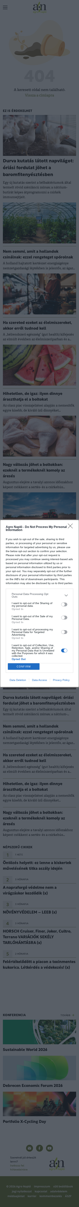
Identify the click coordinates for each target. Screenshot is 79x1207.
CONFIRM (24, 666)
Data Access (39, 680)
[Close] (71, 527)
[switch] (64, 604)
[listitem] (39, 595)
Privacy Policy (61, 680)
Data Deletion (18, 680)
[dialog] (39, 603)
